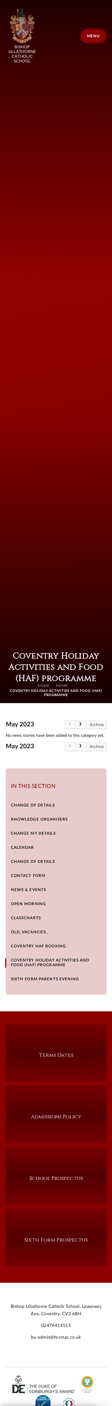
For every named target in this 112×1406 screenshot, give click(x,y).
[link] (70, 724)
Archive (97, 725)
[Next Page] (80, 724)
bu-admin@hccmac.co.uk (56, 1337)
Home (43, 686)
